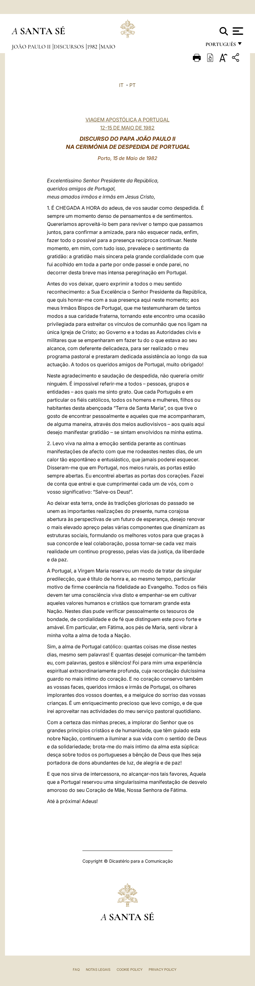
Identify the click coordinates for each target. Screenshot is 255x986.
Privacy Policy (162, 969)
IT (121, 85)
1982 (93, 46)
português (220, 46)
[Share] (236, 58)
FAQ (76, 969)
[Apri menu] (237, 31)
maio (107, 46)
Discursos (69, 46)
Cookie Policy (129, 969)
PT (132, 85)
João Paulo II (32, 46)
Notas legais (98, 969)
